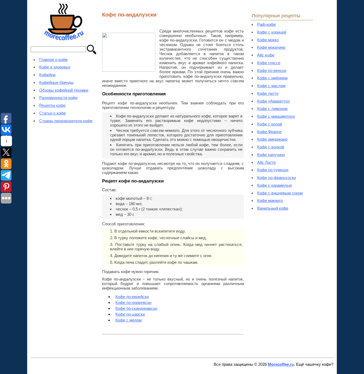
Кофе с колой (269, 124)
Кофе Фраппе (269, 131)
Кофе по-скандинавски (136, 308)
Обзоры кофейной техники (63, 90)
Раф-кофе (266, 24)
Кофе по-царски (130, 314)
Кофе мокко (268, 40)
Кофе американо (272, 139)
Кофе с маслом (271, 85)
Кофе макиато (270, 200)
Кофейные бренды (56, 82)
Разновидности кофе (58, 97)
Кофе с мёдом (128, 320)
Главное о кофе (53, 59)
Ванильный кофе (272, 208)
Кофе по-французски (276, 177)
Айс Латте (266, 162)
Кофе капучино (271, 154)
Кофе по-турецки (272, 170)
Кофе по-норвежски (133, 302)
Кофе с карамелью (274, 185)
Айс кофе (265, 55)
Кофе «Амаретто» (273, 101)
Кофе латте (267, 93)
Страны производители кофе (65, 121)
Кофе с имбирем (272, 78)
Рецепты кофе (52, 105)
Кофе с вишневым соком (280, 193)
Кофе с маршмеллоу (276, 116)
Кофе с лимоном (272, 108)
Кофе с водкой (270, 147)
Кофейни (47, 74)
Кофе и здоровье (54, 67)
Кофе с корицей (271, 32)
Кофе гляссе (268, 62)
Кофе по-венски (271, 70)
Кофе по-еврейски (132, 296)
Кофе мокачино (271, 47)
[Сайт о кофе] (64, 38)
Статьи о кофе (52, 113)
